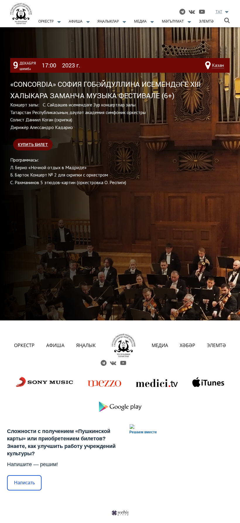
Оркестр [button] (46, 21)
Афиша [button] (76, 21)
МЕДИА (160, 345)
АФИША (55, 345)
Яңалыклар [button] (108, 21)
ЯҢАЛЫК (86, 345)
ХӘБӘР (187, 345)
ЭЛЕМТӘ (216, 345)
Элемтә (206, 21)
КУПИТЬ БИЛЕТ (33, 144)
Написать (24, 482)
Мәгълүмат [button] (173, 21)
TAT (218, 11)
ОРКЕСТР (24, 345)
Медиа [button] (140, 21)
